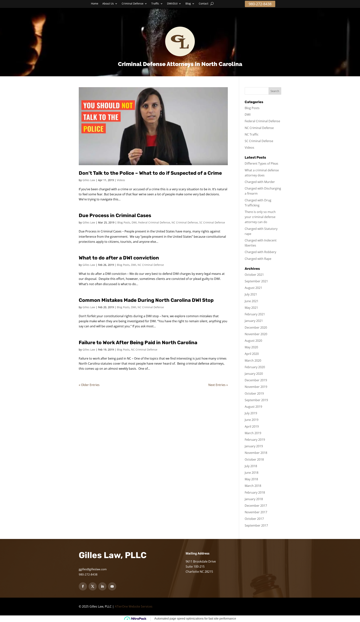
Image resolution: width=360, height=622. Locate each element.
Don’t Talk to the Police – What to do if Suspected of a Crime (150, 173)
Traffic (155, 3)
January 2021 (254, 321)
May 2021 (251, 308)
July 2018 (251, 466)
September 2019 (256, 400)
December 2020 (256, 327)
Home (94, 3)
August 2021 (253, 288)
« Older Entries (89, 385)
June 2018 (251, 473)
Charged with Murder (260, 182)
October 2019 (254, 393)
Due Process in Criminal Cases (115, 215)
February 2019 (255, 440)
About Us (108, 3)
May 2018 (251, 479)
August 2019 (253, 407)
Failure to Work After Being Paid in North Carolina (138, 342)
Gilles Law (88, 180)
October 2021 (254, 275)
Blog (188, 3)
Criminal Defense (132, 3)
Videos (121, 180)
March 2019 (253, 433)
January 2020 (254, 374)
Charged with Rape (258, 259)
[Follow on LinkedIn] (102, 586)
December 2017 (256, 506)
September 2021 (256, 281)
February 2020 (255, 367)
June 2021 (251, 301)
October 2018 (254, 459)
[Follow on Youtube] (112, 586)
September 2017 (256, 525)
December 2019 (256, 380)
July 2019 (251, 413)
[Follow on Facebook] (83, 586)
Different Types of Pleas (261, 163)
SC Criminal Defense (212, 222)
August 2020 (253, 341)
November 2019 (256, 387)
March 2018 (253, 486)
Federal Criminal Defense (154, 222)
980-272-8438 (260, 3)
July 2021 (251, 294)
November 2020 (256, 334)
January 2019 (254, 446)
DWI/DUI (172, 3)
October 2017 (254, 519)
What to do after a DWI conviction (119, 258)
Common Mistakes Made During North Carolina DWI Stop (146, 300)
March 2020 (253, 360)
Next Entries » (218, 385)
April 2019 (252, 426)
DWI (134, 222)
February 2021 (255, 314)
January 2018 (254, 499)
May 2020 (251, 347)
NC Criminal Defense (185, 222)
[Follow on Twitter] (92, 586)
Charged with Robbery (260, 252)
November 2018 (256, 453)
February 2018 (255, 492)
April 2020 (252, 354)
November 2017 (256, 512)
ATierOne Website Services (133, 606)
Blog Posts (123, 222)
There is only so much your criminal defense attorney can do (260, 217)
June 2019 (251, 420)
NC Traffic (252, 134)
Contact (203, 3)
